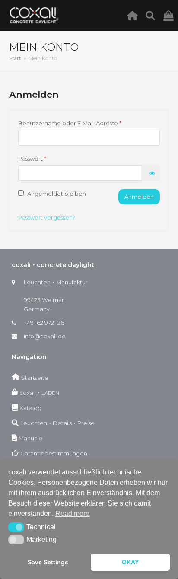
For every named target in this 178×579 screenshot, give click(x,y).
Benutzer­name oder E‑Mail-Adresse (82, 124)
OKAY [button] (130, 562)
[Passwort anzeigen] (150, 173)
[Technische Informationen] (153, 15)
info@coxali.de (45, 336)
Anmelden (139, 196)
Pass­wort (45, 159)
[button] (16, 527)
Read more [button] (72, 513)
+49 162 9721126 (44, 322)
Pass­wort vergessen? (46, 217)
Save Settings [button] (48, 562)
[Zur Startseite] (134, 15)
